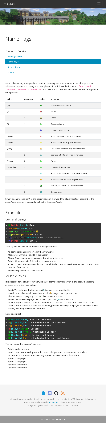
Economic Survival (16, 51)
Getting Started (15, 56)
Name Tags (13, 61)
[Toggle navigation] (99, 3)
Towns (11, 72)
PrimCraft (9, 3)
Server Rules (14, 67)
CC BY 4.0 (53, 402)
